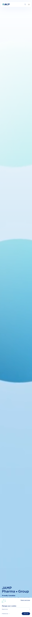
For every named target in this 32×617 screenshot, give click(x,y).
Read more (5, 609)
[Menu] (29, 4)
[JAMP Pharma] (6, 4)
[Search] (25, 4)
